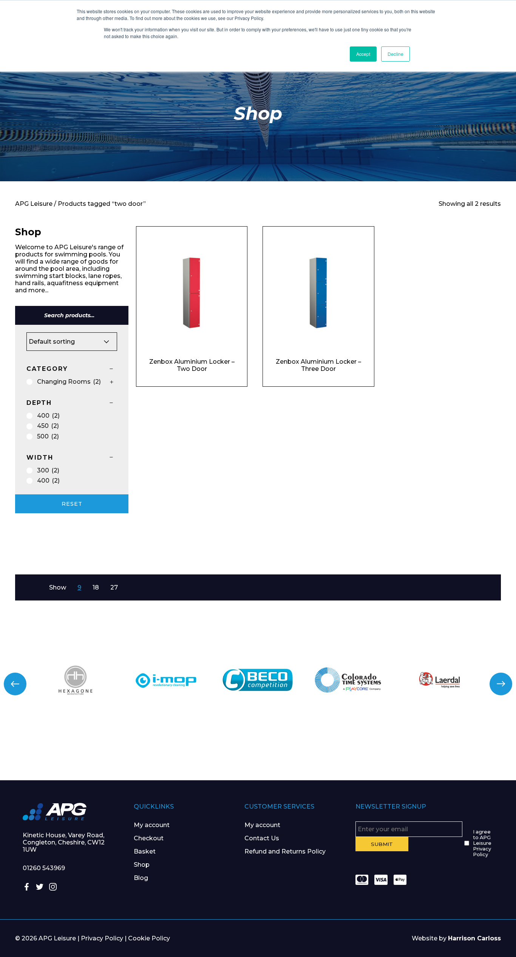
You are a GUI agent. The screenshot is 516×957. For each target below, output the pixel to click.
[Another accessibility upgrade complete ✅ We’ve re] (43, 752)
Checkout (149, 838)
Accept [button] (363, 54)
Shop (142, 864)
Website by (456, 938)
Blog (141, 877)
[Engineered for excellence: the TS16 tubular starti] (387, 752)
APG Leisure (34, 203)
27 (114, 587)
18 (96, 587)
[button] (15, 684)
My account (152, 825)
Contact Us (261, 838)
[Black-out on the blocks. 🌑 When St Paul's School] (215, 752)
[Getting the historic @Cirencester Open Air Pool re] (129, 752)
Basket (145, 851)
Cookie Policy (149, 938)
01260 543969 (44, 868)
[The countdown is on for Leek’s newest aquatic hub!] (473, 752)
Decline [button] (395, 54)
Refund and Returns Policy (285, 851)
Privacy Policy (102, 938)
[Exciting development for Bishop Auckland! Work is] (301, 752)
